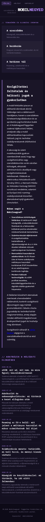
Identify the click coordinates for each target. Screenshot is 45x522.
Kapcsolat (29, 3)
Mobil (30, 10)
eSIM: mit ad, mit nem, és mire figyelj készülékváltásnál (21, 371)
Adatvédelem (27, 516)
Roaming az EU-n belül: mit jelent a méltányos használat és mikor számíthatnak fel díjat (21, 425)
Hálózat (17, 3)
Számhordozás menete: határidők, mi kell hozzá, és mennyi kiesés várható (21, 452)
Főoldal (6, 3)
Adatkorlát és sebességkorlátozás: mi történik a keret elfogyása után (21, 396)
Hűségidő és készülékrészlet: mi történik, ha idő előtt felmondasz (21, 478)
